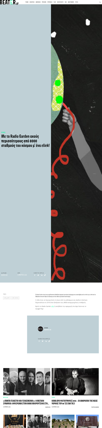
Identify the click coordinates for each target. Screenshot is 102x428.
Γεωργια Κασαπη (95, 407)
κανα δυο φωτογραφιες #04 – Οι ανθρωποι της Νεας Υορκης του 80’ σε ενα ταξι (75, 402)
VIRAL (3, 133)
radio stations (15, 298)
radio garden (7, 298)
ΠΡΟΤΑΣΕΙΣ (49, 2)
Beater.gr (4, 275)
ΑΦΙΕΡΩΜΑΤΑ (71, 2)
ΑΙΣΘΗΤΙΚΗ (32, 2)
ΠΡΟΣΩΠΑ (44, 2)
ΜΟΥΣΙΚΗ (5, 397)
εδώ (52, 306)
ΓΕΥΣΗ (76, 2)
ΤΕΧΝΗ (26, 2)
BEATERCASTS (60, 2)
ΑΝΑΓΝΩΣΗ (38, 2)
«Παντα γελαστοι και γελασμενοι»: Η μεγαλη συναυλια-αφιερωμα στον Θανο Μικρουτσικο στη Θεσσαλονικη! (25, 404)
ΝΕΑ (66, 2)
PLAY (55, 2)
